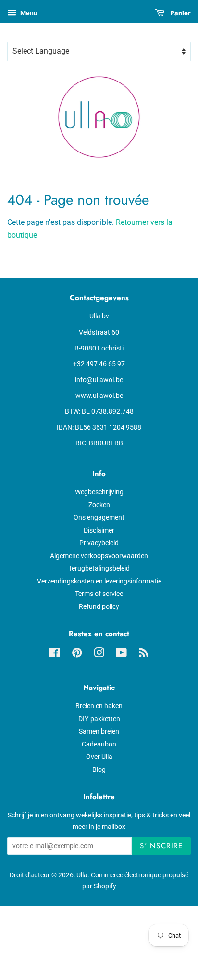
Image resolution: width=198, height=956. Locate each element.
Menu (28, 13)
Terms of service (99, 593)
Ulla (81, 875)
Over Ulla (99, 756)
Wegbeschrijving (99, 492)
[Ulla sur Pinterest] (77, 654)
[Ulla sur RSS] (143, 654)
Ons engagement (99, 517)
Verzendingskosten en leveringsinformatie (99, 581)
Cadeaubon (99, 744)
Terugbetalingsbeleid (99, 568)
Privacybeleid (99, 543)
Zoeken (99, 505)
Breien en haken (99, 706)
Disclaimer (99, 530)
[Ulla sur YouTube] (121, 654)
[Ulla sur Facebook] (54, 654)
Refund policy (99, 606)
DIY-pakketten (99, 719)
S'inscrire (161, 845)
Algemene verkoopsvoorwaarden (99, 556)
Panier (179, 13)
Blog (99, 769)
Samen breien (99, 731)
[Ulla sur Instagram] (99, 654)
